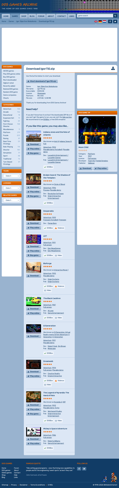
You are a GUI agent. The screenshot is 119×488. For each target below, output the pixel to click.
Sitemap (5, 485)
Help (15, 475)
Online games (7, 473)
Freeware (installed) (50, 220)
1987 (54, 305)
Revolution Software (56, 194)
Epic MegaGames (54, 248)
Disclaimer (24, 485)
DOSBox (46, 120)
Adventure (47, 147)
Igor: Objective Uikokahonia (26, 21)
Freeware (62, 220)
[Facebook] (110, 21)
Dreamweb (48, 361)
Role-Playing (11, 147)
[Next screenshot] (114, 130)
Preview (46, 190)
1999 (54, 218)
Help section (67, 117)
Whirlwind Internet (110, 485)
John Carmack (31, 475)
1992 (54, 147)
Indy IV (56, 141)
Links (71, 16)
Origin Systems (53, 279)
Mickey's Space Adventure (55, 428)
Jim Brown (62, 346)
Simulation (11, 153)
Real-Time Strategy (11, 143)
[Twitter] (115, 21)
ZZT (45, 236)
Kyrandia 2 (58, 402)
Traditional (11, 159)
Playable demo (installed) (52, 150)
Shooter (11, 150)
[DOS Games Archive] (19, 6)
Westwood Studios (55, 411)
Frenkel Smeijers (102, 161)
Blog (32, 16)
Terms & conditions (37, 485)
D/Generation (49, 325)
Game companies (9, 95)
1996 (54, 188)
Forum (41, 16)
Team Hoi (91, 161)
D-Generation (58, 337)
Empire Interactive (55, 376)
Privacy (14, 485)
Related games (10, 195)
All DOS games (8, 71)
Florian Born (52, 223)
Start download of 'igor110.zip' (43, 81)
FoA (44, 144)
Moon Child (83, 147)
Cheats (6, 98)
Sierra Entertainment (56, 313)
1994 (54, 368)
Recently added (9, 86)
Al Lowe (50, 311)
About (51, 16)
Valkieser (91, 163)
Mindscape (52, 349)
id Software (42, 475)
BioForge (47, 263)
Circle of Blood (59, 184)
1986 (54, 435)
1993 (54, 406)
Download (34, 144)
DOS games (7, 463)
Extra (57, 408)
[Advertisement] (59, 44)
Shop (23, 16)
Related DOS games (10, 89)
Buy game (34, 153)
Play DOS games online (11, 74)
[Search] (115, 15)
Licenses (7, 183)
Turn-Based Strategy (11, 163)
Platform (91, 154)
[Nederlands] (104, 21)
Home (5, 16)
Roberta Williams (54, 441)
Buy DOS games (9, 77)
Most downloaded (9, 80)
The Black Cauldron (52, 298)
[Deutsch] (100, 21)
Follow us (82, 463)
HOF (64, 402)
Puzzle (11, 135)
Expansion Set (11, 118)
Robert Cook (52, 346)
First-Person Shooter (11, 125)
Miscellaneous (11, 129)
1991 (54, 243)
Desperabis (48, 211)
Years (6, 171)
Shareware (41, 93)
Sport (11, 156)
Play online (34, 149)
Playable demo (55, 190)
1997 (90, 156)
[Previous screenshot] (81, 130)
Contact (61, 16)
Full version (47, 245)
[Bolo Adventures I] (84, 6)
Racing (11, 138)
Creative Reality (54, 374)
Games (15, 16)
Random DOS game (10, 92)
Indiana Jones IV (66, 141)
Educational (11, 115)
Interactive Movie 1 (61, 270)
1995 (54, 274)
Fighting (11, 121)
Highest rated (8, 83)
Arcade (11, 112)
